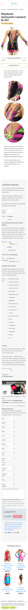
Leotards (3, 9)
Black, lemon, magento (7, 23)
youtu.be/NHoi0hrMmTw (20, 405)
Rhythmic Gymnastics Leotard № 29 (21, 565)
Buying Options (14, 65)
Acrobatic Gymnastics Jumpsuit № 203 (21, 589)
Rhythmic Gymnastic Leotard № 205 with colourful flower (7, 566)
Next (27, 41)
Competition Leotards (12, 9)
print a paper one (17, 414)
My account (4, 601)
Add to (17, 516)
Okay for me (5, 607)
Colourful (21, 9)
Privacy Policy (20, 601)
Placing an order (12, 601)
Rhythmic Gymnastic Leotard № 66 (7, 589)
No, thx (12, 607)
